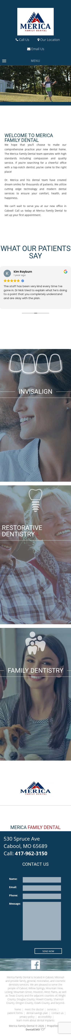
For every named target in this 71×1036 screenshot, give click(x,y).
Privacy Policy (27, 1016)
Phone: (13, 895)
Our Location (49, 39)
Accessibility (45, 1016)
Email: (13, 887)
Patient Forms (15, 1013)
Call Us (23, 39)
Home (18, 1009)
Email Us (37, 49)
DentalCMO (33, 1029)
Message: (15, 903)
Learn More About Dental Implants (35, 1020)
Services (51, 1009)
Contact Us (58, 1013)
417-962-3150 (31, 853)
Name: (13, 879)
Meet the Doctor (34, 1009)
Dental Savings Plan (37, 1013)
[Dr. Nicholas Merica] (35, 21)
